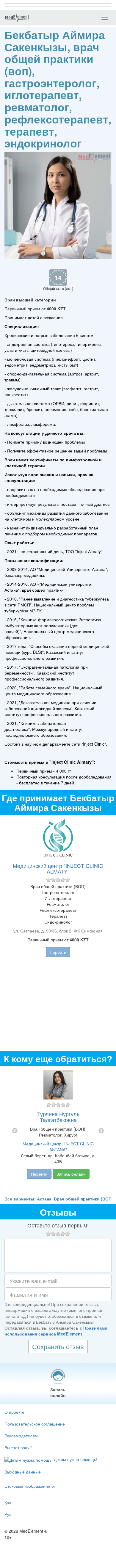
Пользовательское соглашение (34, 1424)
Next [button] (101, 1131)
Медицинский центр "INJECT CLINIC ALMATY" (58, 868)
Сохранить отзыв (58, 1346)
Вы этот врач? (18, 1447)
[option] (58, 1131)
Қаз (7, 1502)
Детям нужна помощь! (75, 1459)
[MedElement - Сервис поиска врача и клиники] (17, 17)
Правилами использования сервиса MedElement (55, 1331)
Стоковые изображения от (30, 1486)
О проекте (14, 1412)
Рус (7, 1514)
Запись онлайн (71, 1174)
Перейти (58, 952)
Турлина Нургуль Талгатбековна (58, 1116)
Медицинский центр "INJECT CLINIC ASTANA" (58, 1147)
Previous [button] (15, 1131)
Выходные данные (22, 1472)
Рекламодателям (21, 1436)
